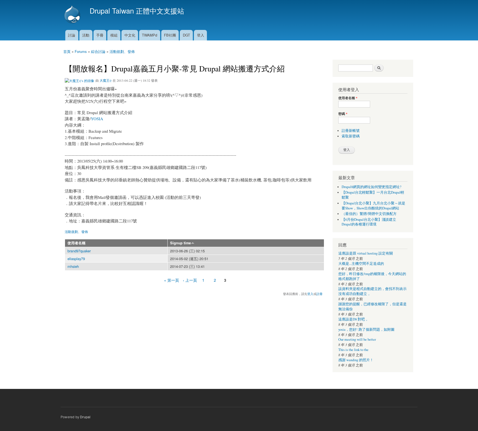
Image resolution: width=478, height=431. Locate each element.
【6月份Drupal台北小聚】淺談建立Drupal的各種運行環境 (369, 222)
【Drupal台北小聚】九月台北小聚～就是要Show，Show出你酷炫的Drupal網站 (373, 206)
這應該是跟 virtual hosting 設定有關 (365, 253)
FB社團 (170, 35)
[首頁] (73, 15)
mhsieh (73, 266)
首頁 (67, 51)
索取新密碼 (351, 136)
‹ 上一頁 (190, 280)
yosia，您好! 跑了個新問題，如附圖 (366, 329)
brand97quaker (79, 250)
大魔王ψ (106, 80)
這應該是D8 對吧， (353, 319)
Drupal (85, 416)
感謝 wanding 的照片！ (355, 360)
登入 (200, 35)
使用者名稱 (76, 242)
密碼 (342, 114)
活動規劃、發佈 (122, 51)
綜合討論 (98, 51)
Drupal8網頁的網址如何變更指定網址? (371, 186)
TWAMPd (149, 35)
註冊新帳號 (351, 130)
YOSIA (97, 118)
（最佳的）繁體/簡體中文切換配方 (369, 213)
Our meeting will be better (357, 339)
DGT (186, 35)
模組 (114, 35)
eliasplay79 (76, 258)
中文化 (129, 35)
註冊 (319, 293)
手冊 (99, 35)
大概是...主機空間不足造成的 (361, 263)
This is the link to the (353, 349)
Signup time (180, 242)
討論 (71, 35)
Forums (81, 51)
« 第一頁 (171, 280)
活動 (85, 35)
